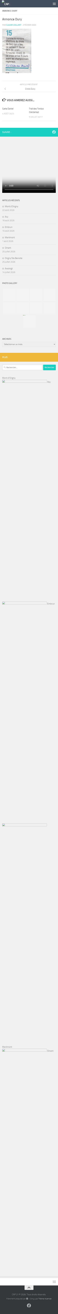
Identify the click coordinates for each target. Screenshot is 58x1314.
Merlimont (10, 237)
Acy (6, 216)
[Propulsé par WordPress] (27, 1299)
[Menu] (54, 3)
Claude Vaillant (13, 25)
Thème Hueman (45, 1299)
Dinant (8, 248)
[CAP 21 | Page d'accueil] (7, 3)
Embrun (8, 227)
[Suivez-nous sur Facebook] (54, 132)
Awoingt (9, 268)
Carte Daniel (7, 108)
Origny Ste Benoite (13, 258)
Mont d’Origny (11, 206)
